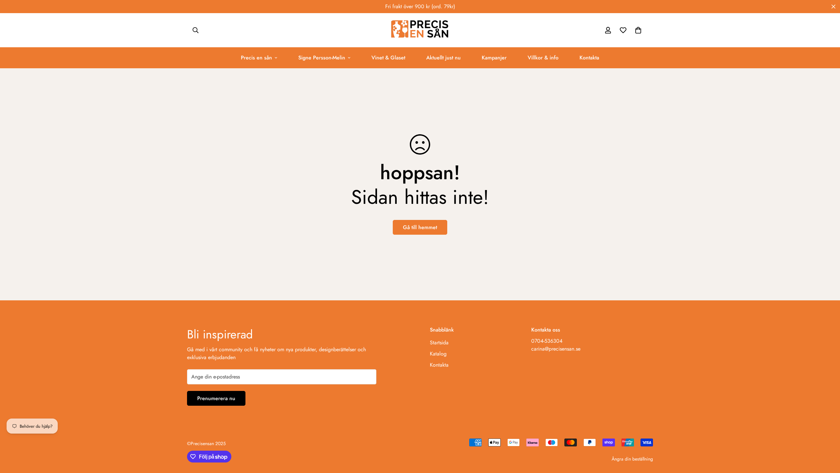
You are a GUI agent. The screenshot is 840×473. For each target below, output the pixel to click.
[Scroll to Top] (827, 437)
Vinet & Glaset (388, 57)
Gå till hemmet (420, 227)
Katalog (438, 353)
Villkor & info (543, 57)
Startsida (439, 342)
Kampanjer (494, 57)
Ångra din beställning (632, 459)
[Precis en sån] (420, 30)
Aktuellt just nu (443, 57)
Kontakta (589, 57)
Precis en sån (256, 57)
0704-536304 (546, 341)
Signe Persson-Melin (321, 57)
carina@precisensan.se (555, 349)
